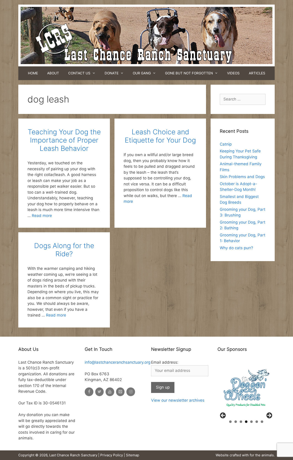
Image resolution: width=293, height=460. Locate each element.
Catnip (226, 144)
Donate (112, 73)
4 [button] (246, 421)
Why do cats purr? (236, 248)
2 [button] (235, 421)
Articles (257, 73)
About (53, 73)
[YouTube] (110, 391)
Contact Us (79, 73)
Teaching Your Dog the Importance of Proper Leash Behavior (64, 140)
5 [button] (251, 421)
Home (33, 73)
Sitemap (132, 455)
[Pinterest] (120, 391)
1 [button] (230, 421)
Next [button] (269, 415)
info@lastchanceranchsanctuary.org (117, 362)
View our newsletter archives (177, 400)
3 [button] (241, 421)
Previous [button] (223, 415)
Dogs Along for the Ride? (64, 249)
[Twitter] (99, 391)
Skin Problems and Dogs (242, 176)
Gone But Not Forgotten (189, 73)
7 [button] (262, 421)
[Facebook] (89, 391)
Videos (233, 73)
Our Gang (142, 73)
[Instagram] (130, 391)
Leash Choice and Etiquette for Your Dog (160, 136)
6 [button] (256, 421)
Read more (42, 215)
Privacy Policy (111, 455)
